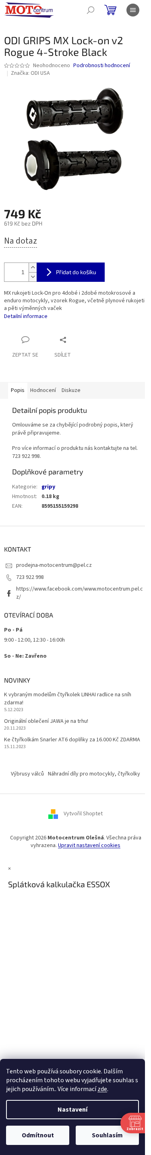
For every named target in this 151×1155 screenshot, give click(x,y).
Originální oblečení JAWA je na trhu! (46, 721)
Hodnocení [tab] (43, 390)
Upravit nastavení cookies (89, 845)
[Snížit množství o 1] (33, 276)
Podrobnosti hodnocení (101, 66)
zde (102, 1089)
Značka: (30, 73)
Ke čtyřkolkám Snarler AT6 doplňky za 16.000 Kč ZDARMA (72, 740)
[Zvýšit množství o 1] (33, 267)
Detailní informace (26, 316)
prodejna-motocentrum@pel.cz (54, 565)
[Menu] (133, 10)
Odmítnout (38, 1135)
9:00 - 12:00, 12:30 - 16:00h (34, 640)
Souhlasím (107, 1135)
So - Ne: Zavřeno (25, 656)
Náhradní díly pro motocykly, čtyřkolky (94, 774)
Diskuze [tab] (71, 390)
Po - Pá (13, 630)
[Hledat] (91, 10)
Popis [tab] (18, 390)
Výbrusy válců (27, 774)
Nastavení (72, 1109)
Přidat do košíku (76, 272)
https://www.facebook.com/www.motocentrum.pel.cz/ (79, 593)
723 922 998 (30, 577)
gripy (48, 487)
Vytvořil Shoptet (83, 814)
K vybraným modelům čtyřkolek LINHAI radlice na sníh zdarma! (67, 698)
